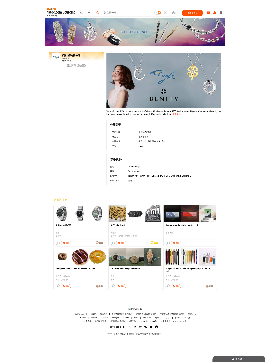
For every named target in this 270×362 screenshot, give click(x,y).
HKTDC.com (79, 314)
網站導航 (133, 321)
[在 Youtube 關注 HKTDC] (151, 327)
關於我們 (92, 314)
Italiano (126, 318)
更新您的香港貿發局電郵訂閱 (172, 314)
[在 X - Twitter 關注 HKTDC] (129, 327)
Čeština (83, 318)
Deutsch (94, 318)
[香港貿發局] (135, 309)
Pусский (158, 318)
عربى (168, 318)
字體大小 (192, 314)
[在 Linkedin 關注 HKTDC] (135, 327)
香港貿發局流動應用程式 (122, 314)
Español (105, 318)
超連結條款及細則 (118, 321)
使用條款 (87, 321)
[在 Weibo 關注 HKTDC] (140, 327)
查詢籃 (238, 359)
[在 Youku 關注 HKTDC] (156, 327)
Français (115, 318)
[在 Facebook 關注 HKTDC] (124, 327)
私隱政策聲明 (100, 321)
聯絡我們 (103, 314)
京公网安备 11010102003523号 (173, 321)
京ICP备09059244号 (149, 321)
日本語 (187, 318)
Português (147, 318)
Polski (136, 318)
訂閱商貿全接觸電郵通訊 (146, 314)
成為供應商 (192, 13)
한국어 (177, 318)
